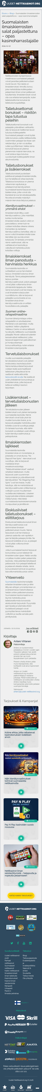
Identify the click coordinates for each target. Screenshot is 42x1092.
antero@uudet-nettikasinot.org (27, 692)
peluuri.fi (27, 1069)
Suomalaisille (11, 582)
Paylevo (8, 991)
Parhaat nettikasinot (9, 962)
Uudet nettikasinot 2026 (12, 956)
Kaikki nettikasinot (12, 971)
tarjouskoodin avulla (14, 377)
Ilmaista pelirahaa (12, 993)
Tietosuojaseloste (30, 958)
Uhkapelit (8, 988)
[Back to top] (35, 1077)
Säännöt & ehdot (27, 969)
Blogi (25, 955)
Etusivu (5, 13)
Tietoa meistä (28, 976)
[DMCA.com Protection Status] (21, 935)
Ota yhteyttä (28, 978)
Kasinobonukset (11, 978)
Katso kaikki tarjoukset (21, 896)
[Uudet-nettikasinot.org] (21, 3)
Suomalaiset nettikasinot (10, 967)
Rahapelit (8, 986)
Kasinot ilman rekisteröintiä (10, 982)
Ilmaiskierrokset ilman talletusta (11, 974)
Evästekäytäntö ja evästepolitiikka (29, 963)
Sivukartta (27, 973)
